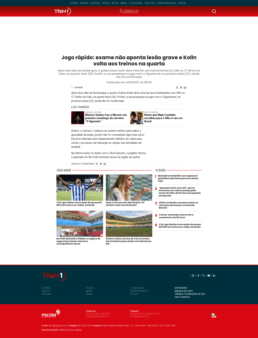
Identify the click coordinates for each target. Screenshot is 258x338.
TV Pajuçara (135, 3)
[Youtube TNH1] (209, 275)
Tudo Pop (150, 3)
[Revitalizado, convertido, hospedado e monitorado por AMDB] (213, 315)
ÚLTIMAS (46, 288)
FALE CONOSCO (182, 297)
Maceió (84, 3)
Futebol (129, 11)
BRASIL (89, 294)
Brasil (124, 3)
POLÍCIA (90, 288)
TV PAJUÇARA (137, 288)
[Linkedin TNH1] (214, 275)
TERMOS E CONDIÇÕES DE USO (190, 294)
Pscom (182, 3)
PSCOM (134, 294)
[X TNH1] (203, 275)
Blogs (115, 3)
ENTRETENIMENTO (139, 291)
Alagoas (95, 3)
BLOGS (89, 291)
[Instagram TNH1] (193, 275)
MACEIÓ (46, 291)
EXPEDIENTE (181, 288)
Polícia (106, 3)
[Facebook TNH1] (198, 275)
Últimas (74, 3)
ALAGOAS (46, 294)
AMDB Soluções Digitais (70, 330)
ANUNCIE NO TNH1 (184, 291)
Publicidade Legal (166, 3)
